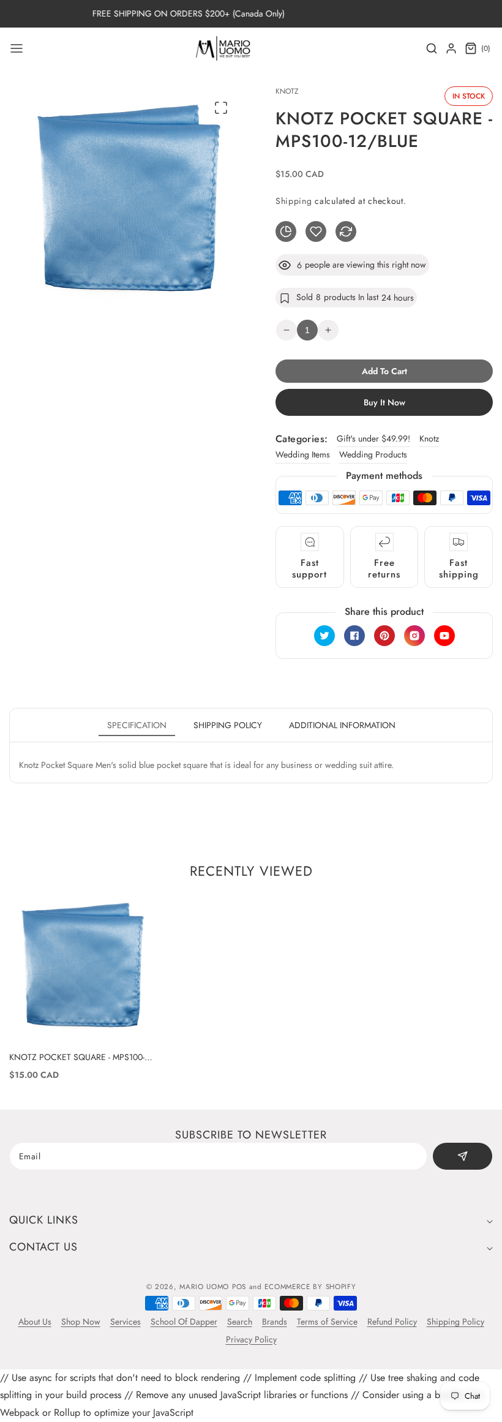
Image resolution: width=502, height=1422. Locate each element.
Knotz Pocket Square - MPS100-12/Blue (76, 1057)
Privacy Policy (251, 1339)
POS (239, 1287)
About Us (34, 1321)
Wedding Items (302, 454)
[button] (16, 48)
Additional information (342, 725)
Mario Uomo (204, 1287)
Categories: (301, 439)
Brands (274, 1321)
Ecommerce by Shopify (310, 1287)
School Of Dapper (184, 1321)
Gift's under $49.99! (373, 438)
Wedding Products (373, 454)
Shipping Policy (455, 1321)
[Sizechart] (285, 231)
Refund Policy (392, 1321)
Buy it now (384, 402)
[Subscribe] (462, 1156)
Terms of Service (327, 1321)
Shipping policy (227, 725)
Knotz (429, 438)
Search (239, 1321)
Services (125, 1321)
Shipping (293, 201)
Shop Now (80, 1321)
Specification (137, 725)
